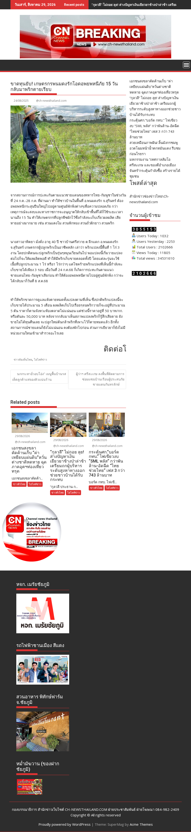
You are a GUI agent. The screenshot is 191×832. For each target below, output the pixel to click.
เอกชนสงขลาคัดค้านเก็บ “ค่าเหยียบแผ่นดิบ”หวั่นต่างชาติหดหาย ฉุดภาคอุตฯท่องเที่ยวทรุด (154, 86)
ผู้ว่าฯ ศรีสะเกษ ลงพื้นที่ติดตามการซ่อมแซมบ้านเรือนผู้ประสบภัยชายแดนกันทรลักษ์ (100, 379)
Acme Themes (141, 824)
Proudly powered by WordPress (64, 824)
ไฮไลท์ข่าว (40, 360)
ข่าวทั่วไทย (19, 484)
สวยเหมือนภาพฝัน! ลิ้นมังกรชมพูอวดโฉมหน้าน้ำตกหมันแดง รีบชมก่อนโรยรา (155, 148)
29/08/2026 (22, 436)
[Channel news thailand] (95, 57)
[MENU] (186, 65)
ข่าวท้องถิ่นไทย (23, 360)
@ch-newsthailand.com (51, 101)
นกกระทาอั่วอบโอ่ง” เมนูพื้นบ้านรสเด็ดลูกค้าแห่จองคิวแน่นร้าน (39, 376)
